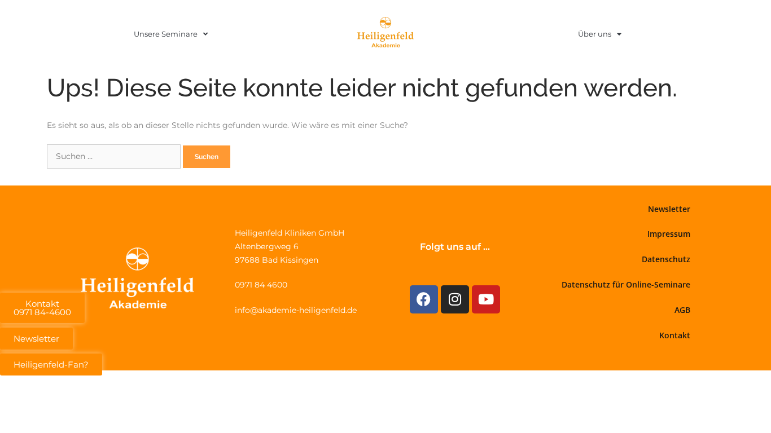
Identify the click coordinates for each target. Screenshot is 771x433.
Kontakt (674, 335)
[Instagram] (455, 299)
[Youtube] (486, 299)
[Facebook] (424, 299)
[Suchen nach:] (115, 156)
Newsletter (669, 209)
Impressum (668, 233)
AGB (682, 309)
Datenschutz (666, 259)
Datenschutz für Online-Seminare (626, 284)
